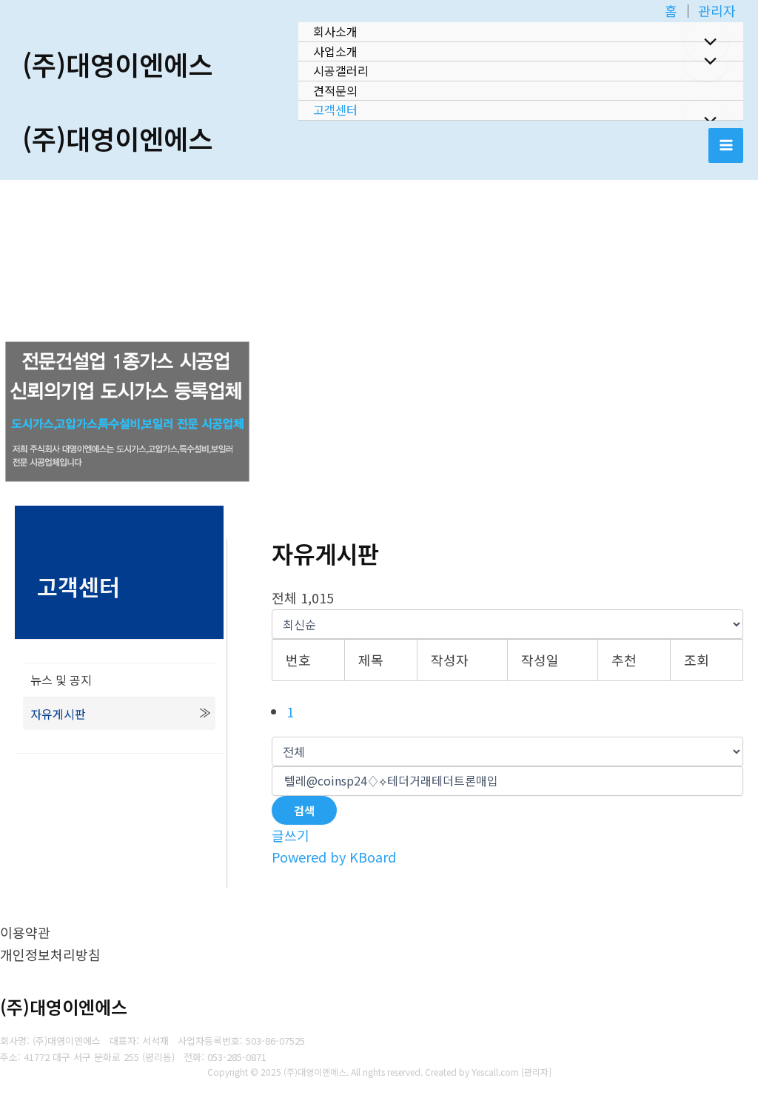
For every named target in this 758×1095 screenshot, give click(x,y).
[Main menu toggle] (725, 145)
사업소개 (335, 51)
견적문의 (335, 90)
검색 (304, 810)
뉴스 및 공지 (61, 680)
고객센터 (335, 109)
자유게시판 (58, 714)
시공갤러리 (341, 70)
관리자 (717, 10)
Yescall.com (495, 1071)
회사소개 (335, 31)
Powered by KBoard (334, 856)
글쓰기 (290, 835)
